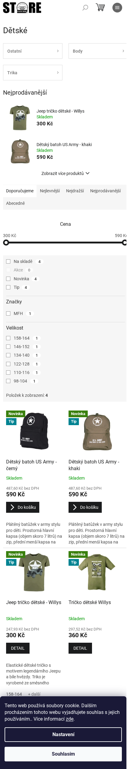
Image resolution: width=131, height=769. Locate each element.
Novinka (25, 278)
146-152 (26, 346)
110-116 (26, 372)
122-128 (26, 364)
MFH (22, 313)
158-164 (26, 338)
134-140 (26, 355)
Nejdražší (75, 190)
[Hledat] (85, 8)
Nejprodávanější (105, 190)
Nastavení (63, 734)
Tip (20, 287)
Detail (18, 648)
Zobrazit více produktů (62, 173)
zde (69, 719)
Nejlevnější (50, 190)
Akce (22, 269)
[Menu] (117, 8)
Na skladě (27, 261)
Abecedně (15, 203)
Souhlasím (63, 754)
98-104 (24, 381)
